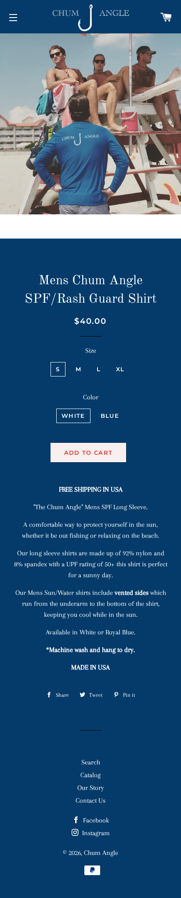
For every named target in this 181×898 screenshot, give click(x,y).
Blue (110, 415)
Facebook (95, 820)
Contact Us (90, 800)
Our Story (90, 788)
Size (90, 351)
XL (120, 369)
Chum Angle (101, 853)
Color (90, 397)
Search (90, 762)
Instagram (95, 833)
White (73, 415)
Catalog (90, 775)
